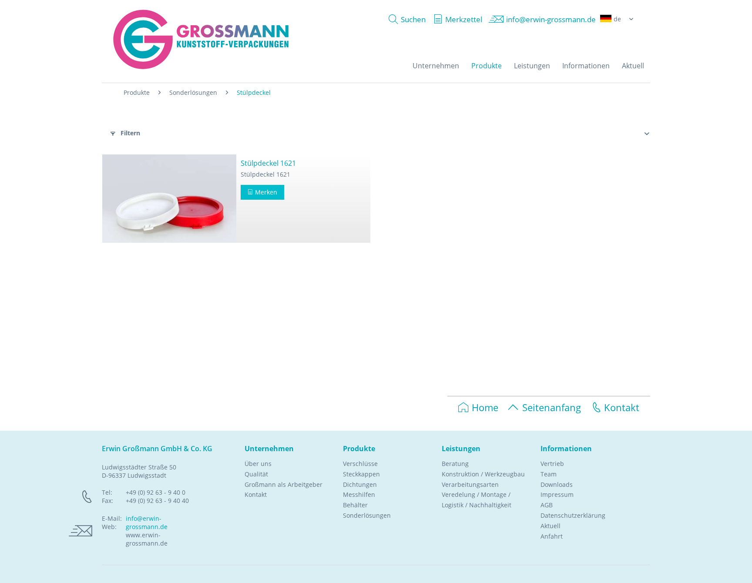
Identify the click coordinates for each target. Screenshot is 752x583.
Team (548, 474)
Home (485, 407)
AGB (546, 505)
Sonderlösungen (367, 515)
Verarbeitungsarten (470, 484)
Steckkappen (361, 474)
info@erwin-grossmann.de (147, 522)
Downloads (556, 484)
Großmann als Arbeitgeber (283, 484)
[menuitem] (405, 19)
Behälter (355, 505)
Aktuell (550, 526)
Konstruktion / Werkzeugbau (483, 474)
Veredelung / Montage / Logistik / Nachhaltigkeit (476, 499)
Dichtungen (360, 484)
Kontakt (621, 407)
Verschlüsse (360, 463)
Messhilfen (359, 494)
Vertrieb (552, 463)
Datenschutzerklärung (572, 515)
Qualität (256, 474)
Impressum (557, 494)
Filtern (129, 133)
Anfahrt (551, 536)
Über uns (258, 463)
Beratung (455, 463)
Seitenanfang (551, 407)
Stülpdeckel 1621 (268, 163)
